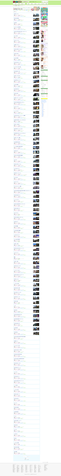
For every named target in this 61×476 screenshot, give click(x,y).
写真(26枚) (18, 250)
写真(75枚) (18, 374)
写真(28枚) (18, 135)
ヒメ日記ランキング (44, 96)
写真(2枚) (18, 449)
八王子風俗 (18, 465)
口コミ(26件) (18, 60)
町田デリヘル (18, 467)
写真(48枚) (18, 144)
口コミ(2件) (18, 122)
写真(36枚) (18, 219)
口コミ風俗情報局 (31, 474)
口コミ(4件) (21, 29)
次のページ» (38, 11)
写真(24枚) (18, 153)
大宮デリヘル (22, 471)
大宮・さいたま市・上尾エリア (44, 99)
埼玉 (41, 98)
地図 (24, 29)
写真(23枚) (18, 197)
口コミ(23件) (21, 396)
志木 (42, 108)
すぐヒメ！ (44, 82)
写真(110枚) (18, 91)
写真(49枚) (18, 343)
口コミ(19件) (18, 427)
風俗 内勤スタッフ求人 (43, 75)
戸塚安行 (43, 111)
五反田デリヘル (18, 469)
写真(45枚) (18, 184)
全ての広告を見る (44, 27)
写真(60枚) (18, 51)
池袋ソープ (35, 469)
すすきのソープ (26, 471)
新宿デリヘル (14, 465)
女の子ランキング (44, 95)
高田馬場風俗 (18, 468)
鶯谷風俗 (14, 469)
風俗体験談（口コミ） (44, 90)
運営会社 (45, 469)
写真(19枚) (15, 122)
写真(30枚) (18, 38)
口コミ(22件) (18, 418)
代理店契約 (45, 465)
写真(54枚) (18, 436)
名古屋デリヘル (31, 469)
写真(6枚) (15, 281)
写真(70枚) (15, 113)
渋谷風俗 (14, 467)
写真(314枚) (18, 69)
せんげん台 (43, 109)
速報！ (44, 79)
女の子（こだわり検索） (43, 84)
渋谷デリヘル (14, 468)
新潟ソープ (35, 465)
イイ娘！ (44, 89)
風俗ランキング (44, 94)
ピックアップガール (44, 85)
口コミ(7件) (21, 82)
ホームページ (15, 29)
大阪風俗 (35, 466)
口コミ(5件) (21, 219)
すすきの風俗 (39, 466)
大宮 (42, 104)
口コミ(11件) (21, 268)
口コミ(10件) (18, 113)
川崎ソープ (31, 468)
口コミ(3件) (21, 51)
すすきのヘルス (39, 468)
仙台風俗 (39, 469)
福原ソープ (31, 466)
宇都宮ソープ (35, 471)
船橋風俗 (22, 468)
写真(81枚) (18, 29)
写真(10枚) (18, 175)
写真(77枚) (18, 268)
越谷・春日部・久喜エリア (44, 101)
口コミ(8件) (21, 38)
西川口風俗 (22, 469)
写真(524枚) (15, 427)
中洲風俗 (26, 467)
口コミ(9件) (21, 69)
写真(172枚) (18, 334)
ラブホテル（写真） (44, 92)
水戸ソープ (31, 471)
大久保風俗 (22, 466)
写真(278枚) (18, 396)
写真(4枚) (18, 206)
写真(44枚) (18, 365)
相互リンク (45, 466)
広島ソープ (39, 465)
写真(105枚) (15, 60)
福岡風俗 (26, 468)
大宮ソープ (31, 467)
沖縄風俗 (26, 466)
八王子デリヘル (18, 466)
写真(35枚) (18, 166)
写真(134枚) (15, 418)
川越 (42, 106)
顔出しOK (43, 87)
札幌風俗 (26, 469)
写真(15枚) (15, 312)
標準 (14, 11)
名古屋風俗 (35, 467)
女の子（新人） (44, 83)
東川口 (42, 113)
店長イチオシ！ (43, 86)
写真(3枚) (15, 259)
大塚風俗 (17, 471)
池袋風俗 (14, 466)
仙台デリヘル (39, 467)
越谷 (42, 107)
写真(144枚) (18, 82)
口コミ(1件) (21, 144)
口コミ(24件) (21, 334)
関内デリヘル (22, 467)
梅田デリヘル (26, 465)
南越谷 (42, 114)
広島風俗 (35, 468)
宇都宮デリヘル (39, 471)
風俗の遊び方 (45, 467)
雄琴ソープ (31, 465)
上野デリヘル (22, 465)
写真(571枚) (18, 405)
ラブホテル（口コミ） (44, 91)
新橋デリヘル (14, 471)
